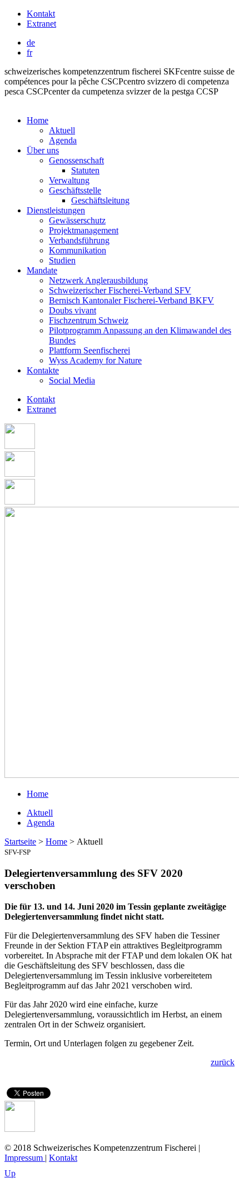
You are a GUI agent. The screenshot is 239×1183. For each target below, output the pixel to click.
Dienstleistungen (56, 210)
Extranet (41, 23)
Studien (62, 260)
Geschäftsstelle (75, 190)
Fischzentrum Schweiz (88, 320)
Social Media (72, 380)
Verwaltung (69, 180)
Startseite (20, 841)
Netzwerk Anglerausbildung (98, 280)
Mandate (42, 270)
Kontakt (41, 13)
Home (37, 120)
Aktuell (62, 130)
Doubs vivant (72, 310)
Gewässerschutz (77, 220)
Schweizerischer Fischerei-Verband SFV (120, 290)
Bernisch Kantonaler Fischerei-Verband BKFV (131, 300)
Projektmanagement (83, 230)
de (31, 42)
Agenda (63, 140)
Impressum (24, 1157)
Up (10, 1173)
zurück (223, 1062)
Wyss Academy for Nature (95, 360)
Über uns (43, 150)
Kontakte (43, 370)
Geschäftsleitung (100, 200)
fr (29, 52)
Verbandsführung (79, 240)
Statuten (85, 170)
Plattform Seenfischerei (89, 350)
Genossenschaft (76, 160)
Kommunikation (77, 250)
